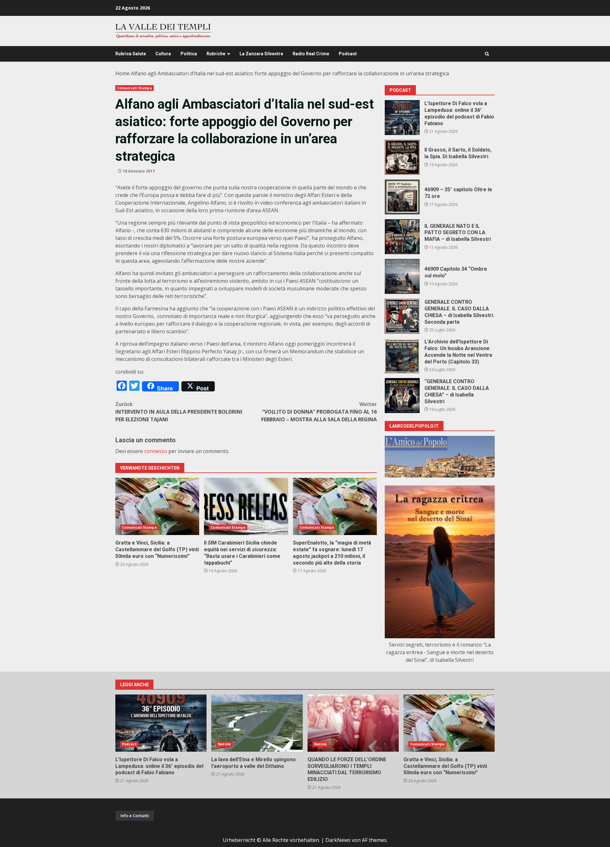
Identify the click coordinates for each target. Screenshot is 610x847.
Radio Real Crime (311, 53)
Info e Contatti (134, 815)
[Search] (487, 54)
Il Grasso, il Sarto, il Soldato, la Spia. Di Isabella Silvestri (402, 157)
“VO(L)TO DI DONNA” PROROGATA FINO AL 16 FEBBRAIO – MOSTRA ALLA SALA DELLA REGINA (319, 412)
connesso (155, 451)
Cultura (163, 53)
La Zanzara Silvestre (261, 53)
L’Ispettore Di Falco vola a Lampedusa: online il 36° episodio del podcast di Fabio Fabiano (402, 117)
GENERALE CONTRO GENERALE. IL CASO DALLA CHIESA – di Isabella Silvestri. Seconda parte (402, 316)
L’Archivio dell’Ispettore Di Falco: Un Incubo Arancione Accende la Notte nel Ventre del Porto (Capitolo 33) (402, 355)
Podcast (348, 53)
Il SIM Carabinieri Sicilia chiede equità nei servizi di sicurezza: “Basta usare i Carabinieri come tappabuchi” (246, 506)
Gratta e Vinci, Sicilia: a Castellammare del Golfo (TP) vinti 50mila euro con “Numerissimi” (157, 506)
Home (122, 73)
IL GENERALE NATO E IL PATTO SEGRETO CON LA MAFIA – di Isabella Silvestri (402, 236)
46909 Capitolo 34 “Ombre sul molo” (402, 276)
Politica (188, 53)
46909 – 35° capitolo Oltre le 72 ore (402, 197)
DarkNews (337, 840)
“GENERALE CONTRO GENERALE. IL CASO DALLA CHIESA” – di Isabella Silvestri (402, 395)
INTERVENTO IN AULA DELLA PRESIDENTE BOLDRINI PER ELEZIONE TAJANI (178, 412)
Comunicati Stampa (134, 88)
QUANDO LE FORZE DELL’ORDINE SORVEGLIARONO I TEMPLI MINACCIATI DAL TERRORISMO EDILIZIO (353, 723)
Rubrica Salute (130, 53)
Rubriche (216, 53)
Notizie (224, 744)
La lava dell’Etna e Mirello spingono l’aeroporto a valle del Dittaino (256, 723)
